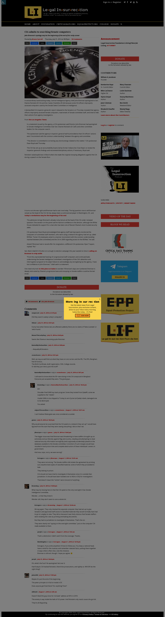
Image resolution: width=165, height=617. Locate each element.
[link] (82, 299)
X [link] (99, 299)
